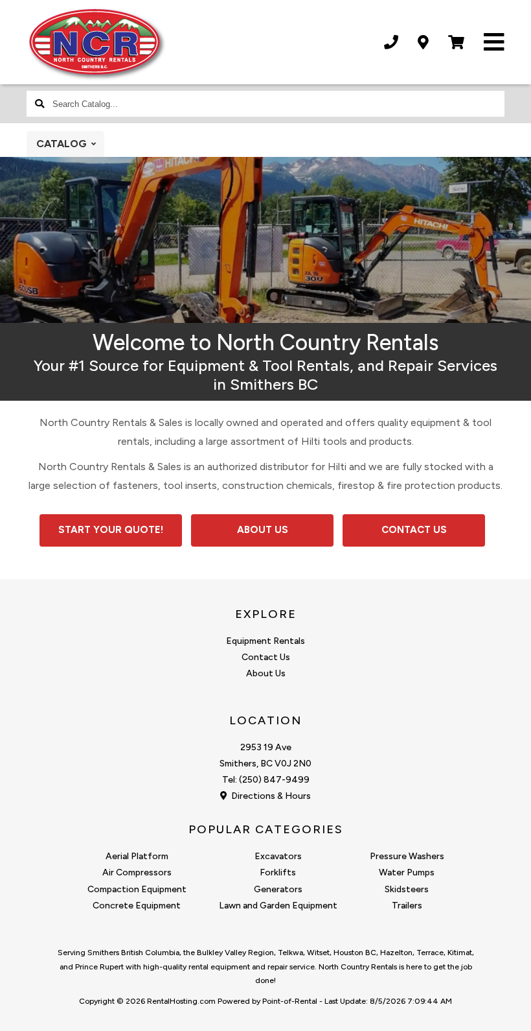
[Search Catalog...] (39, 104)
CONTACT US (414, 530)
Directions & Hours (270, 795)
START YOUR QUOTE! (110, 530)
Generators (278, 889)
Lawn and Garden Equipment (278, 905)
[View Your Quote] (456, 42)
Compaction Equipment (136, 889)
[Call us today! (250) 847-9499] (391, 42)
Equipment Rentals (265, 640)
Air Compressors (137, 872)
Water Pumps (407, 872)
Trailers (407, 905)
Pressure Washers (407, 856)
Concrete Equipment (137, 905)
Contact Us (266, 657)
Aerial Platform (137, 856)
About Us (266, 673)
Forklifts (278, 872)
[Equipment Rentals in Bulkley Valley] (265, 319)
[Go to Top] (506, 1007)
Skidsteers (407, 889)
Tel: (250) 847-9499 (266, 779)
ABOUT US (262, 530)
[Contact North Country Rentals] (423, 42)
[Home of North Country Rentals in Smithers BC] (97, 43)
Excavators (278, 856)
